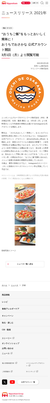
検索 (42, 3)
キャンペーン (7, 316)
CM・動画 (6, 330)
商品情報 (6, 295)
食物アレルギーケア (10, 309)
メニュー (47, 3)
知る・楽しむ (7, 323)
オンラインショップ (10, 343)
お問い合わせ (7, 348)
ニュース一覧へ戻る (25, 264)
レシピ (5, 302)
